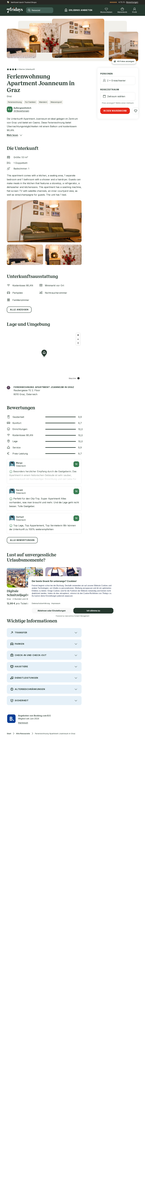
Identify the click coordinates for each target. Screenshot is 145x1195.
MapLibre (72, 378)
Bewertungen (132, 2)
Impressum (23, 722)
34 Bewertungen (21, 111)
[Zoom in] (78, 335)
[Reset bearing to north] (78, 343)
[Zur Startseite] (15, 10)
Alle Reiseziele (23, 733)
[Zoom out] (78, 339)
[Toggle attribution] (78, 378)
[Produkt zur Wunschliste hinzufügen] (39, 571)
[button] (12, 135)
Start (9, 733)
